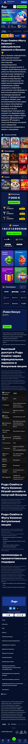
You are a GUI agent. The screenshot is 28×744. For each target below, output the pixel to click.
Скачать (24, 2)
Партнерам (5, 689)
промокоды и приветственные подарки (14, 344)
